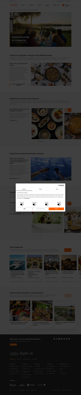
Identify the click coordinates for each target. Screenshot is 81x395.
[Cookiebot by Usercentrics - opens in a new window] (59, 185)
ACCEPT (56, 208)
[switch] (34, 204)
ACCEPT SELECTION (40, 208)
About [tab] (57, 189)
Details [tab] (40, 189)
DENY (25, 208)
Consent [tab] (24, 189)
